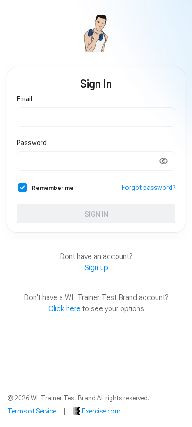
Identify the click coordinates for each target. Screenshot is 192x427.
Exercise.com (101, 411)
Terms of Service (31, 411)
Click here (64, 308)
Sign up (96, 267)
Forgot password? (148, 187)
